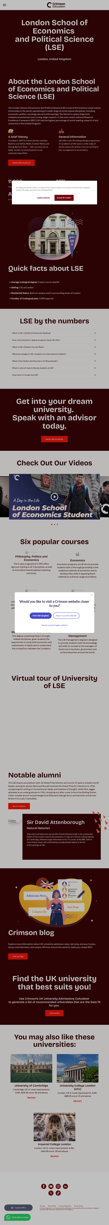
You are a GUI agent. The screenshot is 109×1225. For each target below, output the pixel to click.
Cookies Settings (43, 197)
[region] (54, 192)
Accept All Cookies (64, 198)
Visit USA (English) (41, 615)
